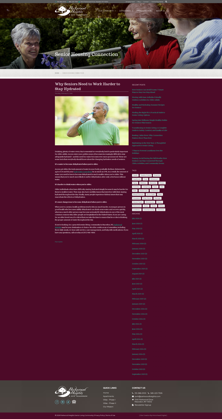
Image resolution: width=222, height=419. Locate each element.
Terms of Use (110, 415)
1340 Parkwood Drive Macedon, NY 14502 (144, 401)
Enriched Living (145, 11)
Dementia (153, 183)
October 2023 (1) (138, 369)
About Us (160, 11)
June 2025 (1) (137, 284)
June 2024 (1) (137, 329)
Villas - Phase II (109, 403)
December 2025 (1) (139, 254)
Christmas (160, 210)
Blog (139, 2)
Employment (130, 2)
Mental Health (137, 202)
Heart (160, 194)
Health (135, 175)
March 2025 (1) (138, 294)
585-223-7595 (73, 2)
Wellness (143, 183)
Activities (136, 187)
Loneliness (136, 210)
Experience (125, 11)
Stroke (154, 206)
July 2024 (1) (137, 324)
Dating (161, 206)
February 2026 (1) (139, 244)
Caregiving (146, 187)
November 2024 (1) (139, 314)
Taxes (155, 187)
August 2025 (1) (138, 274)
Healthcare (136, 179)
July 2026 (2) (137, 218)
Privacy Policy (99, 415)
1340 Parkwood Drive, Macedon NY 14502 (94, 2)
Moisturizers (150, 202)
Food (145, 179)
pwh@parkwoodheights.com (147, 396)
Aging (135, 183)
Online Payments (157, 2)
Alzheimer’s (154, 179)
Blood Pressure (138, 194)
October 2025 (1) (138, 264)
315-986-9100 (61, 2)
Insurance (136, 198)
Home (57, 73)
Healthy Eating (146, 175)
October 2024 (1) (138, 319)
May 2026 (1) (137, 229)
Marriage (157, 198)
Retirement (136, 206)
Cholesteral (154, 190)
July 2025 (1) (137, 279)
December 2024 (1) (139, 309)
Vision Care (144, 190)
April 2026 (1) (137, 233)
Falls (134, 190)
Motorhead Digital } (160, 415)
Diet (162, 187)
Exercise (157, 175)
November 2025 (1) (139, 259)
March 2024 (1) (138, 344)
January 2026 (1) (138, 249)
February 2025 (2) (139, 299)
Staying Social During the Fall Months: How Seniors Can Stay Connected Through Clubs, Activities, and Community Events (149, 161)
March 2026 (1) (138, 239)
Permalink (59, 242)
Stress (146, 206)
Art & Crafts (151, 194)
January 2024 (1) (138, 354)
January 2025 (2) (138, 304)
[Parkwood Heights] (72, 10)
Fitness (162, 183)
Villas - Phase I (109, 400)
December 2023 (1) (139, 359)
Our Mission (108, 407)
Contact (146, 2)
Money (159, 202)
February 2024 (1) (139, 349)
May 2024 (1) (137, 334)
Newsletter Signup (143, 405)
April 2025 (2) (137, 289)
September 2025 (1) (140, 269)
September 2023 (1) (139, 374)
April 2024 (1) (137, 339)
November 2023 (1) (139, 364)
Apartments (108, 396)
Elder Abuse (147, 198)
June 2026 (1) (137, 224)
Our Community (106, 11)
